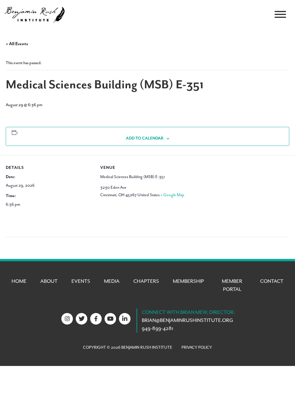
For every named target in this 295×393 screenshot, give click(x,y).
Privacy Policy (196, 347)
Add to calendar (144, 138)
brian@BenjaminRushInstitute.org (187, 320)
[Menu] (280, 14)
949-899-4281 (157, 328)
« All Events (17, 44)
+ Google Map (172, 195)
